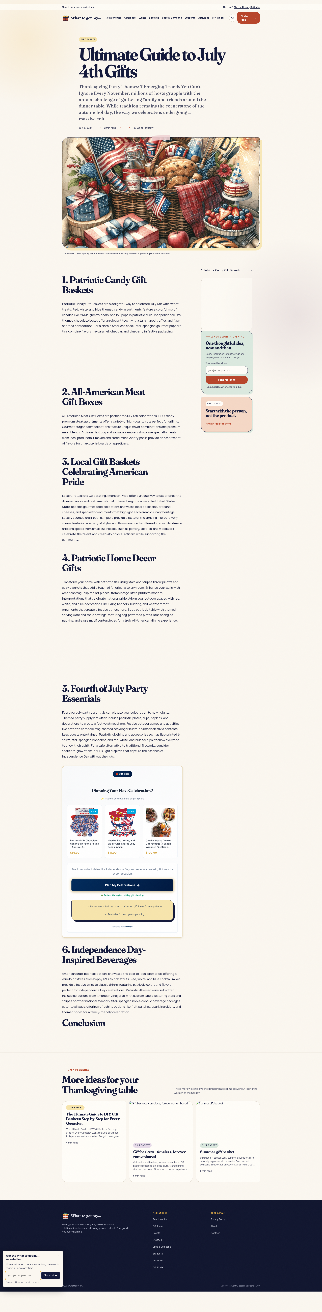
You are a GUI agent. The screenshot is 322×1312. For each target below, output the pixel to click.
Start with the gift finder (247, 7)
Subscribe (50, 1275)
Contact (215, 1233)
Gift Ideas (130, 17)
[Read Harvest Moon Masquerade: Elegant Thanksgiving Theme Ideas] (228, 1141)
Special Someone (172, 17)
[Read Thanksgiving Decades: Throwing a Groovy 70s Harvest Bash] (94, 1141)
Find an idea (249, 17)
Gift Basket (88, 39)
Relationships (113, 17)
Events (142, 17)
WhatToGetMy (145, 127)
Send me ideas (226, 379)
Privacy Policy (218, 1219)
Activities (203, 17)
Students (190, 17)
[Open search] (232, 18)
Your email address (216, 363)
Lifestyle (154, 17)
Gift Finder (218, 17)
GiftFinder (128, 926)
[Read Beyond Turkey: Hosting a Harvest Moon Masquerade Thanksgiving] (161, 1141)
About (214, 1226)
